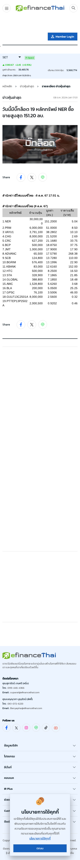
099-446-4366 (16, 688)
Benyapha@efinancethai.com (26, 708)
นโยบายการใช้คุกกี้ (40, 838)
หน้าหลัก (7, 86)
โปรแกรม (9, 756)
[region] (40, 23)
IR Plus (8, 789)
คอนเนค (9, 778)
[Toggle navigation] (6, 8)
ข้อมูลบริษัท (11, 745)
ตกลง (40, 848)
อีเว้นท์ (8, 767)
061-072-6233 (15, 704)
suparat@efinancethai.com (24, 692)
